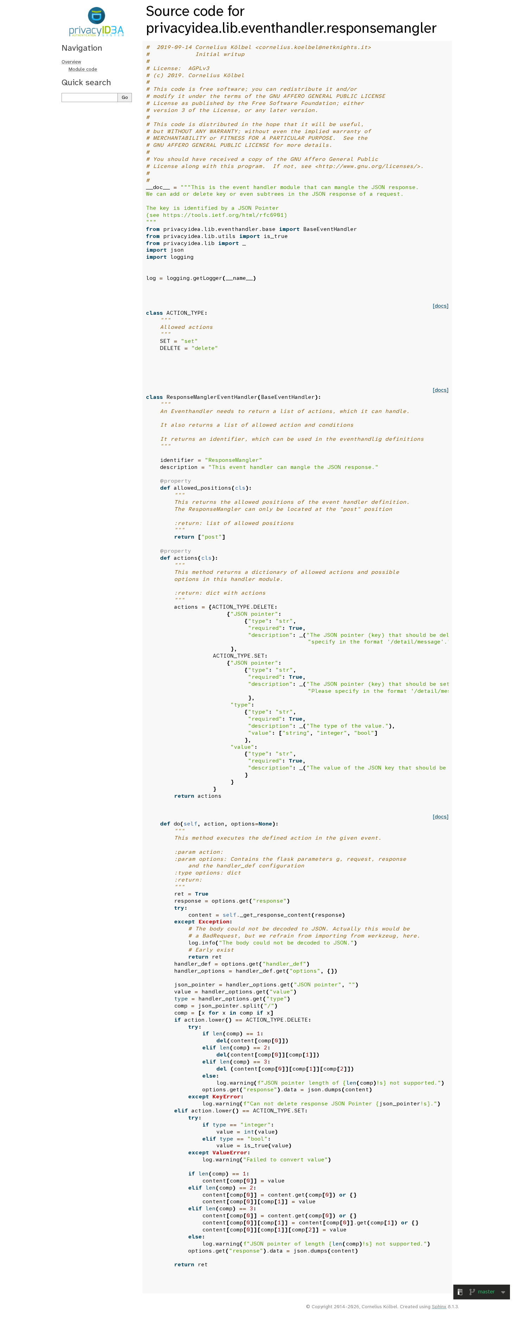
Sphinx (439, 1307)
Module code (83, 69)
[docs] (440, 306)
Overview (71, 62)
